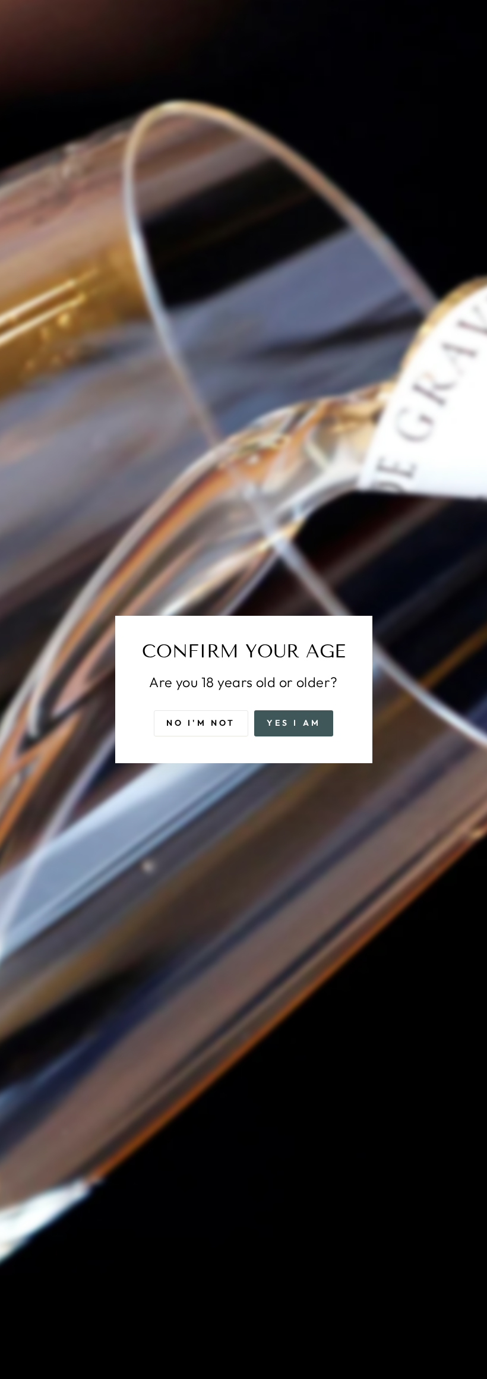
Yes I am (294, 722)
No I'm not (201, 722)
